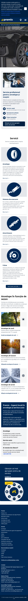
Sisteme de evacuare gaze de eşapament (11, 530)
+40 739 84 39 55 (9, 589)
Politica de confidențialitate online (10, 560)
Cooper (3, 551)
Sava (2, 555)
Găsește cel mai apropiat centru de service (12, 124)
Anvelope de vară (5, 520)
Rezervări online (5, 516)
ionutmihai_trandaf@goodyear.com (13, 591)
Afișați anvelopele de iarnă (9, 393)
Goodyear (3, 550)
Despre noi (4, 513)
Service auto (4, 518)
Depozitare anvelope (6, 543)
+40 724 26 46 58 (9, 580)
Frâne (2, 534)
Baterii (2, 536)
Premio (3, 511)
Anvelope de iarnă (5, 522)
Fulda (2, 553)
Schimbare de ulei (5, 539)
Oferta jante (4, 523)
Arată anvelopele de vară (8, 335)
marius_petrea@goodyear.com (12, 582)
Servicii (3, 526)
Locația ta (8, 476)
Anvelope (3, 528)
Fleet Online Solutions (6, 557)
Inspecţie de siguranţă (7, 545)
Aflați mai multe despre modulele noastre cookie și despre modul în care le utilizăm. (10, 13)
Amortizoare (4, 532)
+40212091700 (4, 573)
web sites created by (19, 597)
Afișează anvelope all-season (9, 364)
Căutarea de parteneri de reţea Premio (11, 514)
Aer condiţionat (5, 537)
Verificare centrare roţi (6, 541)
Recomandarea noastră (7, 548)
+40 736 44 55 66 (19, 589)
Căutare (9, 483)
